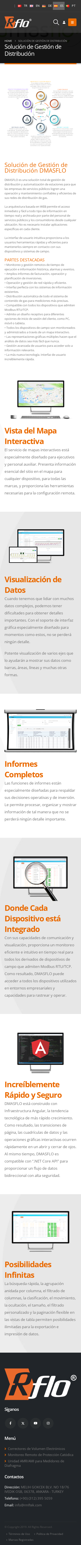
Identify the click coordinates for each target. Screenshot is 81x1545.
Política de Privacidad (49, 1534)
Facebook (10, 1423)
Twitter (23, 1423)
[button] (56, 22)
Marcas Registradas (21, 1540)
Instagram (48, 1423)
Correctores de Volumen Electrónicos (36, 1448)
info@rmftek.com (28, 1505)
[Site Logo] (18, 22)
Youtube (35, 1423)
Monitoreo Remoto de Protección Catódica (40, 1454)
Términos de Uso (19, 1534)
